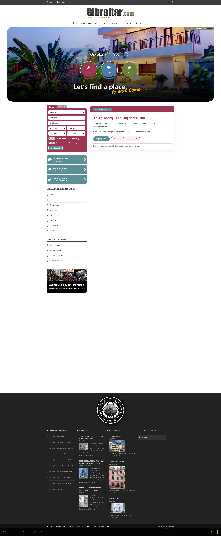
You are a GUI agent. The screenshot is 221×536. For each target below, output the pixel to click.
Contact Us (62, 2)
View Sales (117, 139)
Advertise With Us (97, 526)
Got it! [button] (213, 532)
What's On (80, 23)
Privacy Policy (78, 526)
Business (199, 28)
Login (111, 526)
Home (51, 2)
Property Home (101, 139)
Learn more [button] (66, 532)
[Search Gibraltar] (140, 437)
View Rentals (132, 139)
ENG (169, 2)
